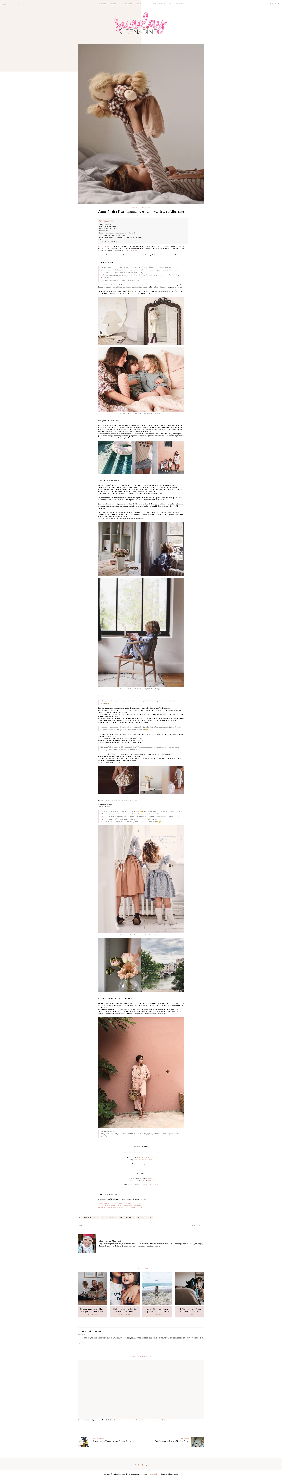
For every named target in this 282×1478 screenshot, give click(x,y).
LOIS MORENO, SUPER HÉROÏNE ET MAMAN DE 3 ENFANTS (119, 1205)
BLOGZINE (114, 4)
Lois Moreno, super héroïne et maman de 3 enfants (189, 1310)
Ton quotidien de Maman (108, 226)
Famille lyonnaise (109, 1217)
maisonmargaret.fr (143, 1164)
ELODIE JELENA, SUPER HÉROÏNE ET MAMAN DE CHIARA (119, 1203)
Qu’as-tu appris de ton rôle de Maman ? (113, 235)
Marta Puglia (153, 1474)
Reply (80, 1343)
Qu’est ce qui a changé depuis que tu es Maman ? (117, 233)
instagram (146, 1184)
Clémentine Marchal (110, 1241)
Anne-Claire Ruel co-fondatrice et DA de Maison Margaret (120, 237)
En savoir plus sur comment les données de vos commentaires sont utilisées (140, 1420)
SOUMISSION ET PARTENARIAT (160, 4)
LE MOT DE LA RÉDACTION (108, 242)
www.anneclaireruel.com (143, 1159)
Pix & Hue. (174, 1474)
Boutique (141, 4)
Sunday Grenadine (145, 1217)
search (4, 4)
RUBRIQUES (128, 4)
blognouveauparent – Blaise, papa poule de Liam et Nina (92, 1310)
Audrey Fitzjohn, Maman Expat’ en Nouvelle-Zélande (157, 1310)
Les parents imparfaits (141, 207)
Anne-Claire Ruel (103, 246)
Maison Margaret (132, 250)
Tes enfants (103, 231)
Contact (179, 4)
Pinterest (150, 1180)
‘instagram (103, 248)
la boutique (149, 1178)
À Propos (102, 4)
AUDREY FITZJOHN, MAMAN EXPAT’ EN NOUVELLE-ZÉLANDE (120, 1207)
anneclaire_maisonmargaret (146, 1157)
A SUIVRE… (102, 239)
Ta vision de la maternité (108, 228)
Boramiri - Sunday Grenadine (90, 1331)
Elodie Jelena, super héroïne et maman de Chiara (125, 1310)
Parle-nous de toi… (105, 224)
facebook (155, 1184)
